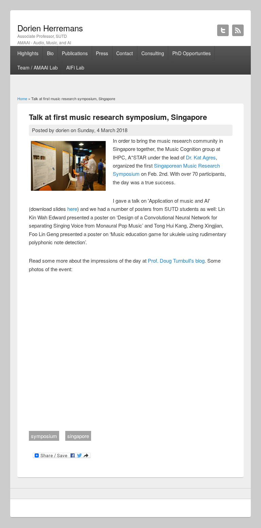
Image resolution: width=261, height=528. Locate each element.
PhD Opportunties (191, 53)
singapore (78, 435)
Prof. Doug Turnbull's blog (176, 260)
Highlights (27, 53)
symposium (44, 435)
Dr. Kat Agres (201, 157)
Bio (50, 53)
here (72, 208)
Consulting (152, 53)
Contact (124, 53)
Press (102, 53)
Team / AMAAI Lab (37, 67)
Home (22, 98)
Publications (75, 53)
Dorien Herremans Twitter (223, 30)
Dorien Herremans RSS (238, 30)
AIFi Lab (75, 67)
